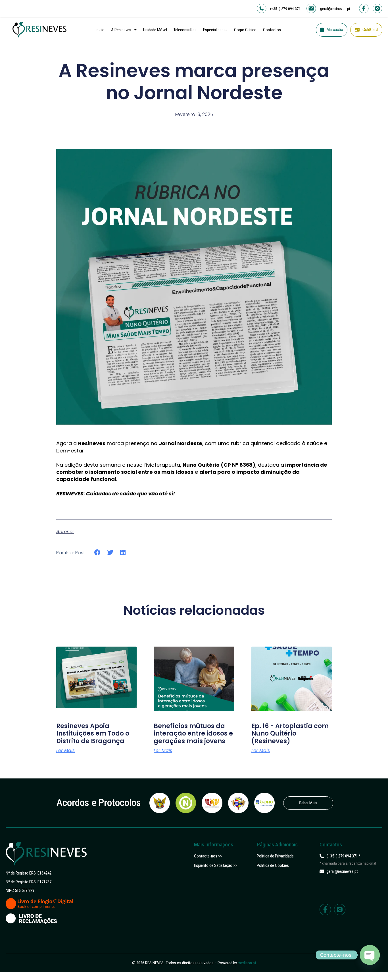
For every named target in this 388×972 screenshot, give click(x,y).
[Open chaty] (370, 955)
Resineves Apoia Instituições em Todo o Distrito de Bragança (92, 733)
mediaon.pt (247, 962)
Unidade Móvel (155, 29)
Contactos (272, 29)
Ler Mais (65, 750)
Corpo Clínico (245, 29)
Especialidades (215, 29)
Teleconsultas (185, 29)
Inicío (100, 29)
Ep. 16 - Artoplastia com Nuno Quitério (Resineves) (290, 733)
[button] (97, 552)
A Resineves (121, 29)
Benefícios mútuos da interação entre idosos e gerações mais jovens (193, 733)
